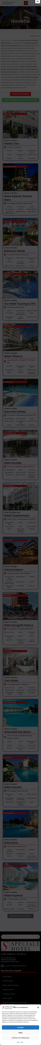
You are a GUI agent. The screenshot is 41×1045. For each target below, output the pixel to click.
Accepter (20, 1027)
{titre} (18, 1042)
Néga (20, 1033)
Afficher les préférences (20, 1038)
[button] (38, 1007)
